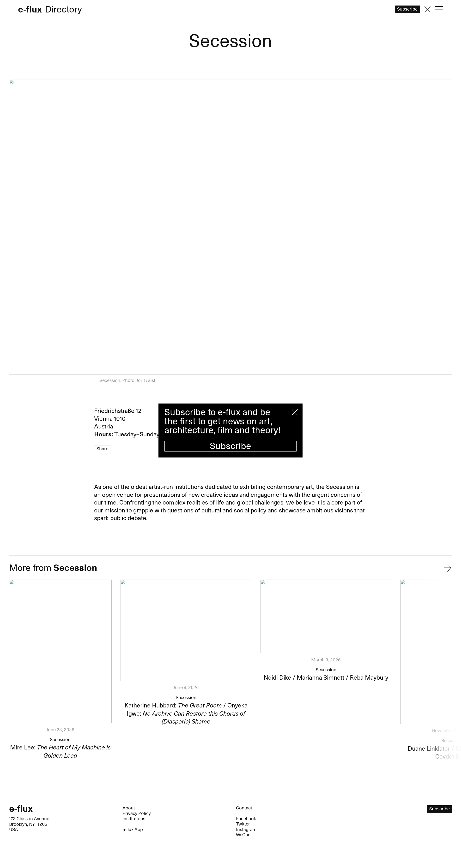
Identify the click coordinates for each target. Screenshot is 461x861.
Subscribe (230, 446)
